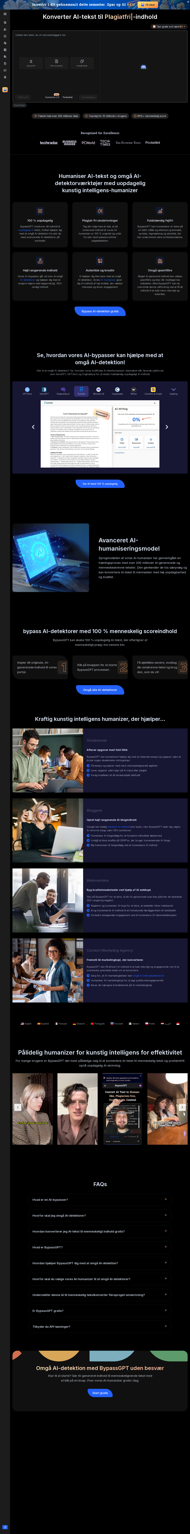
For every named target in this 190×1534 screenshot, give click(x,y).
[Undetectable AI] (5, 43)
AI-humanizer (108, 279)
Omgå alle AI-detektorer (100, 690)
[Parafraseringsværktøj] (5, 70)
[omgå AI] (5, 22)
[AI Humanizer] (5, 29)
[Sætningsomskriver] (5, 77)
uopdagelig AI (26, 230)
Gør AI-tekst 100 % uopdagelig (100, 483)
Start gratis (100, 1393)
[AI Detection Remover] (5, 50)
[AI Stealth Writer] (5, 63)
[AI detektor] (5, 36)
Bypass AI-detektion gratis (100, 311)
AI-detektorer (27, 279)
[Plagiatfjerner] (5, 56)
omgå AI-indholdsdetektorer (148, 975)
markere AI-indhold (118, 826)
